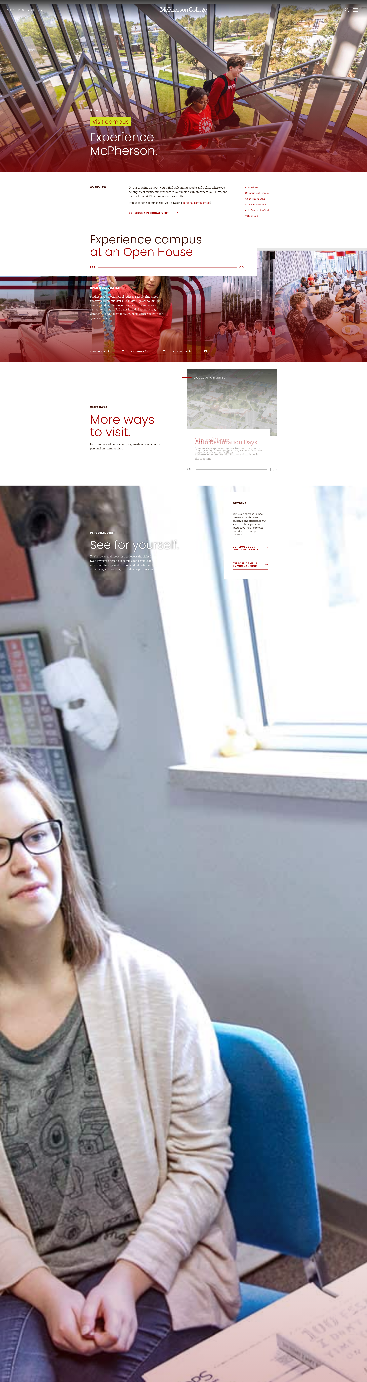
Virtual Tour (251, 216)
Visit (31, 10)
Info (21, 10)
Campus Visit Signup (257, 193)
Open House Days (255, 199)
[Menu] (355, 10)
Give (41, 10)
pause (270, 469)
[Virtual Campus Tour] (228, 446)
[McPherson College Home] (183, 10)
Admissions (251, 187)
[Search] (347, 10)
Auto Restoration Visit (257, 210)
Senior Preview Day (256, 204)
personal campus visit (196, 203)
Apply (11, 10)
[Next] (242, 267)
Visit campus (110, 122)
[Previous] (240, 267)
